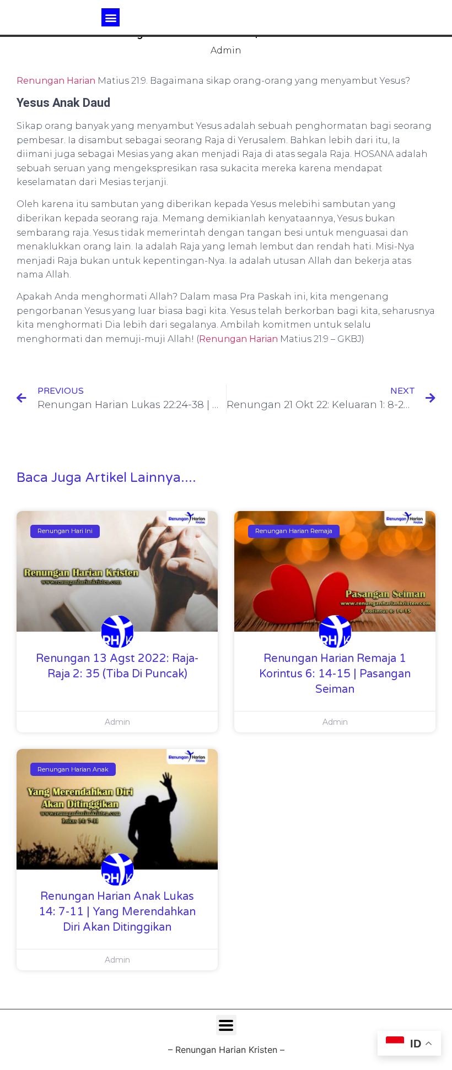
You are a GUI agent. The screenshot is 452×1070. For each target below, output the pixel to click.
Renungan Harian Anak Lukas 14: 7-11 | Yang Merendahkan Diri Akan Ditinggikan (117, 912)
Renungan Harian (56, 80)
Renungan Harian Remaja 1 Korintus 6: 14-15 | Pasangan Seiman (335, 674)
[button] (110, 17)
